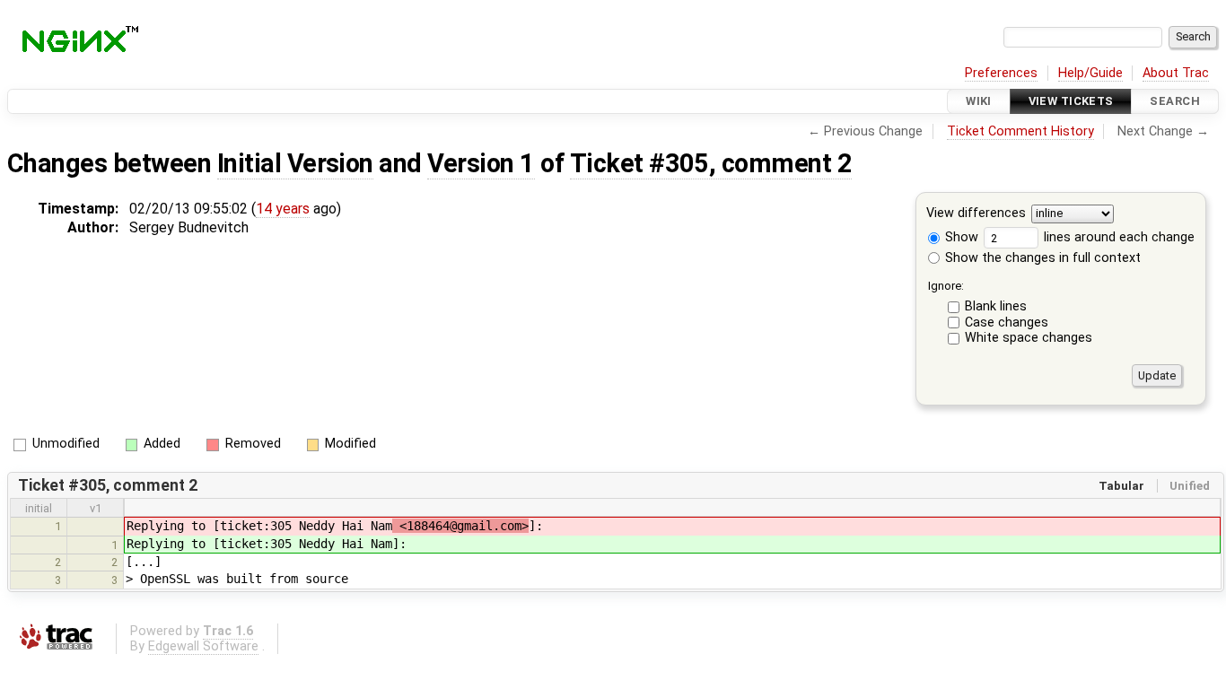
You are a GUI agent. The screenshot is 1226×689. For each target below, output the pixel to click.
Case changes (1006, 322)
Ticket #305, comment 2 (711, 163)
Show (959, 237)
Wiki (979, 101)
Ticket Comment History (1020, 131)
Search (1175, 101)
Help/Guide (1090, 73)
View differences (976, 214)
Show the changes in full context (1041, 258)
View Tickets (1071, 101)
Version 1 (480, 163)
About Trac (1176, 73)
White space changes (1028, 337)
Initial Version (295, 163)
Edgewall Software (203, 646)
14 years (283, 208)
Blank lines (996, 306)
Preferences (1001, 73)
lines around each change (1117, 237)
